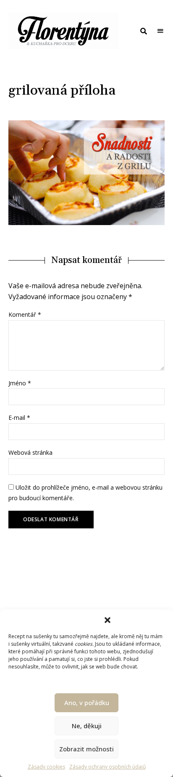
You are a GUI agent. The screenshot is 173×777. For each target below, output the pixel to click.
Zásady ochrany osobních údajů (107, 766)
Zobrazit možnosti (86, 749)
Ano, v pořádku (86, 702)
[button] (107, 620)
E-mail (19, 418)
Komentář (24, 314)
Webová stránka (30, 452)
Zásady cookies (46, 766)
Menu (160, 31)
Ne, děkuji (87, 725)
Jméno (19, 383)
